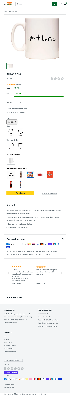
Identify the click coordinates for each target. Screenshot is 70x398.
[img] (23, 267)
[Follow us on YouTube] (19, 368)
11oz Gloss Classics (13, 154)
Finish (8, 126)
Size (8, 118)
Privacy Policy (8, 348)
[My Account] (61, 4)
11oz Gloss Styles (12, 140)
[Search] (54, 4)
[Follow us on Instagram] (12, 368)
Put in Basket (20, 193)
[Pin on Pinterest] (55, 78)
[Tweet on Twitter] (59, 78)
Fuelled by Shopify (9, 387)
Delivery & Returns (10, 345)
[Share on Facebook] (52, 78)
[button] (11, 84)
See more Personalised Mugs (47, 326)
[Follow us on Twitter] (8, 368)
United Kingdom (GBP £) (12, 360)
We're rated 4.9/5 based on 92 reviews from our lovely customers (25, 394)
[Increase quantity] (25, 102)
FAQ (5, 336)
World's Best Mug (43, 314)
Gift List (6, 339)
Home (5, 11)
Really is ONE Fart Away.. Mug (48, 320)
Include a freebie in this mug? (17, 169)
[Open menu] (4, 4)
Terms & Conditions (10, 351)
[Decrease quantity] (16, 102)
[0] (65, 4)
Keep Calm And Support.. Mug (48, 323)
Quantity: (9, 102)
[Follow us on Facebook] (5, 368)
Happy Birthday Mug (44, 317)
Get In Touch (8, 342)
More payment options (49, 194)
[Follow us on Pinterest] (15, 368)
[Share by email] (62, 78)
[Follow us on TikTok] (22, 368)
